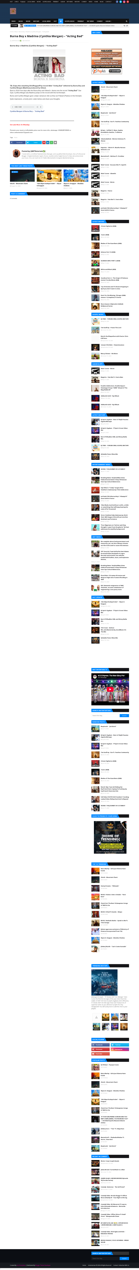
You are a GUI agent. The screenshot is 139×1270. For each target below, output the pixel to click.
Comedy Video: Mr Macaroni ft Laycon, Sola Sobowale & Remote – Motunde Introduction (114, 1206)
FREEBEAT (56, 2)
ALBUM (63, 2)
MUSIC (102, 2)
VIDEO (90, 2)
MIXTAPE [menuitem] (36, 21)
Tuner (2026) (105, 235)
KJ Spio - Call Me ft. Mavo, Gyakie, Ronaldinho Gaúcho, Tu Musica (112, 131)
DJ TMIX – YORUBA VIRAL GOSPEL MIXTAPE (115, 319)
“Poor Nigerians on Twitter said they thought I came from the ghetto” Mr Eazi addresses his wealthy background (115, 527)
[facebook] (117, 1)
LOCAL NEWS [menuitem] (46, 21)
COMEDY (84, 2)
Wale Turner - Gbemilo (108, 173)
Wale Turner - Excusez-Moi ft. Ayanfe (113, 165)
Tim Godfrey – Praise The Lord (111, 327)
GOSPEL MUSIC (47, 2)
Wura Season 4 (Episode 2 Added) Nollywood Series (112, 305)
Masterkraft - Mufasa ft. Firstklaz (112, 156)
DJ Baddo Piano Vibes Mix (109, 454)
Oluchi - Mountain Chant (19, 183)
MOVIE (39, 2)
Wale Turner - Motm (107, 182)
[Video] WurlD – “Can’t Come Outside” (113, 946)
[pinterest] (127, 1)
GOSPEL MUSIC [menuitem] (69, 21)
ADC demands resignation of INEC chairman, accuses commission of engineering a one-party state (112, 587)
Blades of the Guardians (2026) (111, 243)
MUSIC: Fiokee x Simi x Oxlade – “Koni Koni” (113, 896)
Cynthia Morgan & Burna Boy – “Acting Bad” (27, 111)
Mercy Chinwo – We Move (109, 353)
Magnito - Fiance (106, 191)
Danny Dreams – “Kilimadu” (110, 886)
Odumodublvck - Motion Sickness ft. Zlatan (113, 140)
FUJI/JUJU (22, 2)
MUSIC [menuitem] (21, 21)
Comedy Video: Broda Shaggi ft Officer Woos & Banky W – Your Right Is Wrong (114, 1197)
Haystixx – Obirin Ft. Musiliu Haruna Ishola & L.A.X (113, 148)
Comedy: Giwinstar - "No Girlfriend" (113, 1187)
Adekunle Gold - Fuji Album (110, 396)
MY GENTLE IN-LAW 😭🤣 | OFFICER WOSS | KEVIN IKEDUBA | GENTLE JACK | (114, 1224)
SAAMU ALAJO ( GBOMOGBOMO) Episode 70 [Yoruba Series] (114, 1179)
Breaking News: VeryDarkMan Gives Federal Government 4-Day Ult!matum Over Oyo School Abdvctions (114, 480)
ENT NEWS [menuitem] (90, 21)
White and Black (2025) (108, 269)
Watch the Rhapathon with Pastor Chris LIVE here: (114, 337)
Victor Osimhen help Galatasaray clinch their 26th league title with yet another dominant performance (114, 517)
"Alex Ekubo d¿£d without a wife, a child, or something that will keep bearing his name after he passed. (115, 507)
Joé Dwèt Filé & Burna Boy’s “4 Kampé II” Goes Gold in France (114, 209)
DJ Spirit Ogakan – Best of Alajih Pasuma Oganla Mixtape (114, 420)
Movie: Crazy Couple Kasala (110, 1161)
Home (12, 32)
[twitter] (120, 1)
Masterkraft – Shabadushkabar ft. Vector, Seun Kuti (112, 1138)
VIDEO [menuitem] (13, 21)
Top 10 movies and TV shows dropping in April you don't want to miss (114, 288)
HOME (96, 2)
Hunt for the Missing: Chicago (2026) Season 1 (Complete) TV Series (113, 296)
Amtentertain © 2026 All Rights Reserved (99, 1265)
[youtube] (100, 1054)
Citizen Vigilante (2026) (108, 226)
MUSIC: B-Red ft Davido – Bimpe (111, 912)
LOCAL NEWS (31, 2)
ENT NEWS (70, 2)
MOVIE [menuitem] (28, 21)
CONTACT (108, 2)
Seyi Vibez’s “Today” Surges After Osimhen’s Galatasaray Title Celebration (114, 489)
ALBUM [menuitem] (108, 21)
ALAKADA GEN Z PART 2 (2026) (110, 261)
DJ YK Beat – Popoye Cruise (110, 1065)
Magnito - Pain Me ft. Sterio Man (112, 199)
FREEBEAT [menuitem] (81, 21)
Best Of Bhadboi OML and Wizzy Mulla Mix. (114, 438)
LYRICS (16, 2)
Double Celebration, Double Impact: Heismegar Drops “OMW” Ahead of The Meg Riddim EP (114, 388)
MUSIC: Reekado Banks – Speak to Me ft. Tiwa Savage (114, 921)
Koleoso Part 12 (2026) (108, 252)
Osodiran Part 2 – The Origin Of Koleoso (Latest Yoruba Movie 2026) (114, 279)
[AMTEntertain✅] (16, 41)
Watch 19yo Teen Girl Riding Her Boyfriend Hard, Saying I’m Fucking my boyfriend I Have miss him (114, 789)
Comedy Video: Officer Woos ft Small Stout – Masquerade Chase (113, 1215)
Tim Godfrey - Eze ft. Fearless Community (115, 121)
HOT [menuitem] (55, 21)
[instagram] (124, 1)
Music (16, 32)
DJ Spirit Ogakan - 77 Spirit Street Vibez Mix (114, 429)
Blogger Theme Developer (43, 1265)
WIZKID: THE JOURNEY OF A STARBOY (113, 469)
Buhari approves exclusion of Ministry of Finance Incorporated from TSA (115, 930)
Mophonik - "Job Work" (108, 113)
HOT (11, 2)
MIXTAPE (77, 2)
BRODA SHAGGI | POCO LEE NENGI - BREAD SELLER (115, 1241)
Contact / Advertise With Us (121, 1265)
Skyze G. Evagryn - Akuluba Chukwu (73, 185)
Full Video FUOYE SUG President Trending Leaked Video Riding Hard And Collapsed (115, 798)
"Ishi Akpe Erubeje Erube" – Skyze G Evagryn (49, 185)
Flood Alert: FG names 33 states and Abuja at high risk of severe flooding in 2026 (114, 577)
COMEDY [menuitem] (100, 21)
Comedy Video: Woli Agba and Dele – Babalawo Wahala (113, 1233)
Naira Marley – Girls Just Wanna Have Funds (113, 870)
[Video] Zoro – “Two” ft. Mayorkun (112, 1129)
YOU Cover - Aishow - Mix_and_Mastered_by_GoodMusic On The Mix (113, 630)
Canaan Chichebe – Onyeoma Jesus (112, 345)
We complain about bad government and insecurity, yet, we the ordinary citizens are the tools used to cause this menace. (115, 543)
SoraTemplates (21, 1265)
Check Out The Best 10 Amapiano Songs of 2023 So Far (114, 904)
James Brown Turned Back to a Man (113, 1170)
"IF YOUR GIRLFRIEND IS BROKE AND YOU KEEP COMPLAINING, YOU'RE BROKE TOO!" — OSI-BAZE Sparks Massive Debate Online (75, 26)
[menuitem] (60, 21)
